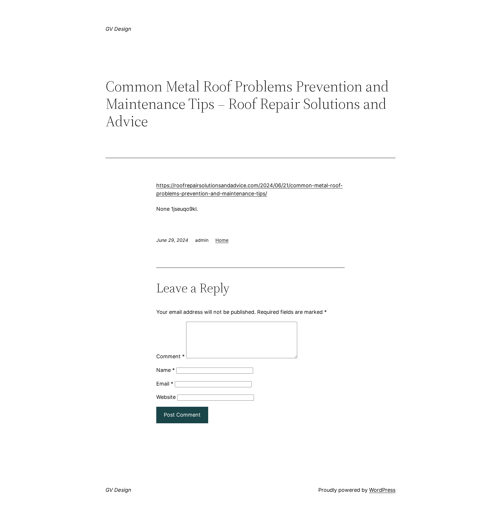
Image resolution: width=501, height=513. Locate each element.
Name (165, 370)
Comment (170, 356)
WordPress (382, 490)
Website (166, 397)
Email (164, 384)
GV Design (118, 29)
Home (221, 240)
